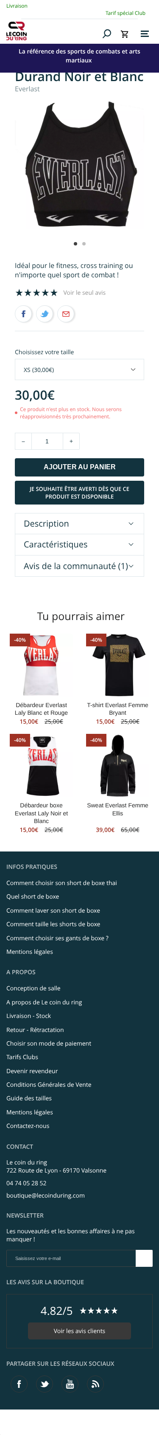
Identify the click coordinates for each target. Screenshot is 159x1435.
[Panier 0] (124, 34)
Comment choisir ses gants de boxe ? (57, 938)
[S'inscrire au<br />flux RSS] (95, 1384)
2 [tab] (84, 244)
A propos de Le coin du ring (44, 1002)
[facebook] (19, 1384)
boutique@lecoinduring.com (45, 1196)
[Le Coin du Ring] (53, 31)
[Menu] (145, 34)
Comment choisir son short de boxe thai (61, 883)
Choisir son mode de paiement (48, 1044)
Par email (65, 313)
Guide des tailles (29, 1098)
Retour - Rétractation (35, 1030)
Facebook (23, 313)
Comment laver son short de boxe (53, 911)
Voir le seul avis (85, 293)
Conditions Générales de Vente (49, 1085)
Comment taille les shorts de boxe (53, 924)
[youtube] (69, 1384)
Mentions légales (29, 952)
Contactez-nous (27, 1126)
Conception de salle (33, 988)
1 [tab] (75, 244)
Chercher (107, 33)
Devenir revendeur (32, 1071)
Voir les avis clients (80, 1331)
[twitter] (44, 1384)
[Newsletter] (144, 1258)
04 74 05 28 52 (26, 1183)
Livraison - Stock (28, 1016)
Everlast (27, 88)
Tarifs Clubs (22, 1057)
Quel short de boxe (32, 897)
